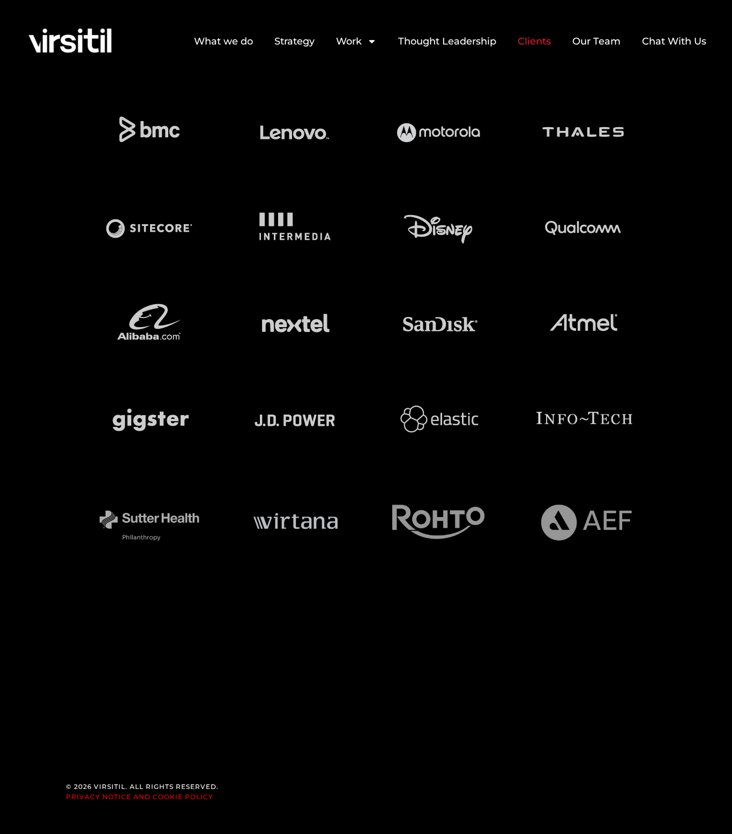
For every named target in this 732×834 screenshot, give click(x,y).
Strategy (294, 41)
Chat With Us (674, 41)
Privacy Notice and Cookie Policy (139, 797)
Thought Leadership (447, 41)
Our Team (596, 41)
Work (349, 41)
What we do (223, 41)
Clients (534, 41)
